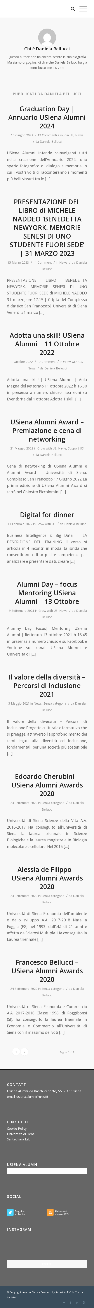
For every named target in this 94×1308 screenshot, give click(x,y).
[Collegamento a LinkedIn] (77, 1302)
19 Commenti (47, 135)
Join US (68, 135)
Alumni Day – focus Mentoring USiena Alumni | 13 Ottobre (47, 593)
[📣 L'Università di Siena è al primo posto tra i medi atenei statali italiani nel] (20, 1246)
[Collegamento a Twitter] (64, 1302)
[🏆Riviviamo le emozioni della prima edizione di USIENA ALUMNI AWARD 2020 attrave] (47, 1246)
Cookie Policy (17, 1128)
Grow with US (72, 362)
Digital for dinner (47, 514)
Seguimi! (47, 1264)
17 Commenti (46, 362)
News (79, 135)
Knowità (60, 1292)
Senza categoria (55, 703)
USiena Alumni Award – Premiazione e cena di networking (47, 430)
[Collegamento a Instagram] (83, 1302)
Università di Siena (21, 1134)
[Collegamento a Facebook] (70, 1302)
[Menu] (81, 9)
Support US (76, 448)
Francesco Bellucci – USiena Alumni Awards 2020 (47, 971)
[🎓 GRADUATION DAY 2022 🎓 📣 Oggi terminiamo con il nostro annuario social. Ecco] (74, 1246)
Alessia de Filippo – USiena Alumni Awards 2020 (47, 878)
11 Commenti (42, 262)
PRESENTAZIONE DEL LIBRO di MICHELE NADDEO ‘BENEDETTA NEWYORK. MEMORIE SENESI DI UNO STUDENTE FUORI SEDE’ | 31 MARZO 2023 (47, 227)
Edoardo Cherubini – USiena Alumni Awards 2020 (47, 785)
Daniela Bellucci (51, 141)
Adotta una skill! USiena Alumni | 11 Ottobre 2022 (47, 344)
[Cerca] (70, 9)
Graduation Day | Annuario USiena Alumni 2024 (47, 117)
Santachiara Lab (18, 1139)
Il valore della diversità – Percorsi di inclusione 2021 (47, 685)
